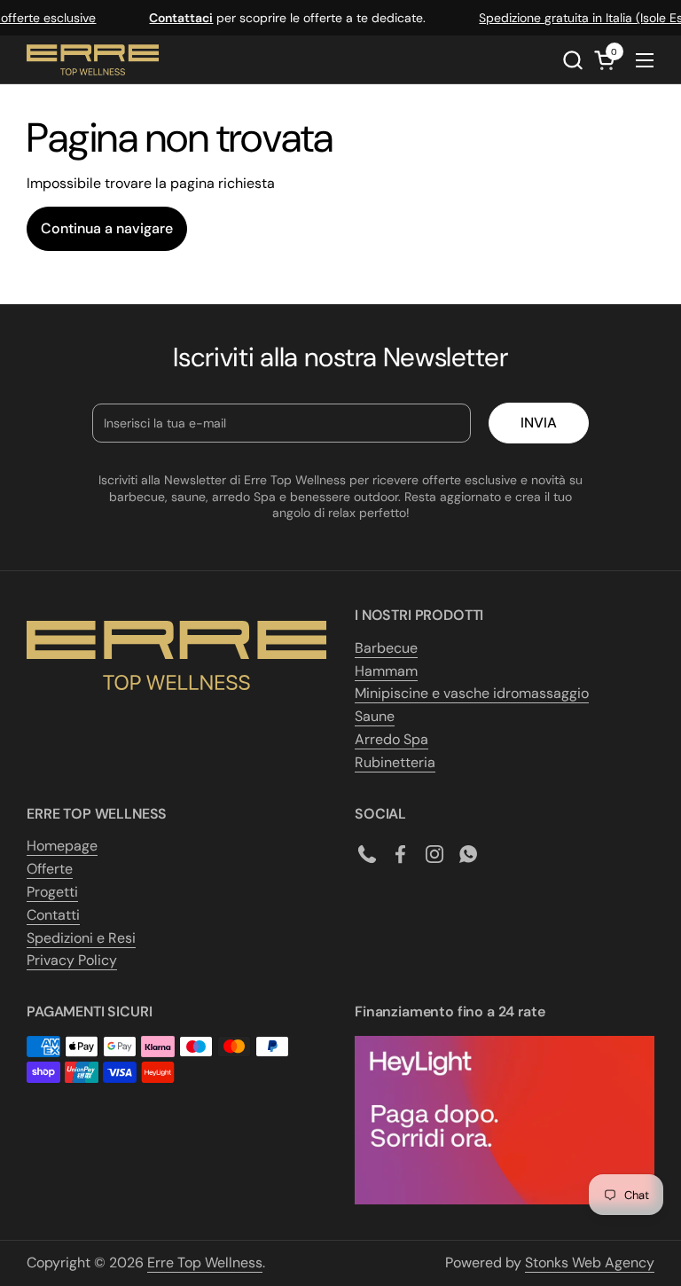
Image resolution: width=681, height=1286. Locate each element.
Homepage (62, 845)
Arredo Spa (391, 739)
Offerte (50, 868)
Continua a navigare (107, 228)
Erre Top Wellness (204, 1262)
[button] (572, 60)
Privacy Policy (72, 960)
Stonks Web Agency (589, 1262)
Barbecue (386, 648)
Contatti (53, 915)
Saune (375, 716)
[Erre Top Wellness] (93, 59)
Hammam (386, 671)
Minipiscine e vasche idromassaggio (472, 693)
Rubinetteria (395, 762)
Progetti (52, 891)
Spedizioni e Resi (81, 938)
